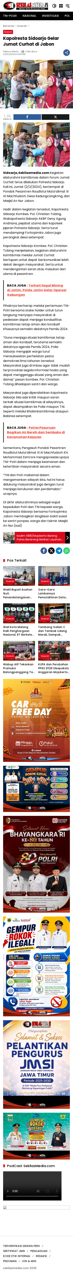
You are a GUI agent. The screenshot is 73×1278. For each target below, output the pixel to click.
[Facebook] (43, 550)
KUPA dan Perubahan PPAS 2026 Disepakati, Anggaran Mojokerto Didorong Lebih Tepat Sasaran (53, 668)
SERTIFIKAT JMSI (14, 1251)
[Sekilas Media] (25, 6)
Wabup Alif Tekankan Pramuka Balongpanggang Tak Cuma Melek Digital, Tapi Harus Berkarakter (18, 668)
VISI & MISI (29, 1261)
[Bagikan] (66, 52)
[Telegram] (59, 550)
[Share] (27, 117)
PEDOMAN (10, 1261)
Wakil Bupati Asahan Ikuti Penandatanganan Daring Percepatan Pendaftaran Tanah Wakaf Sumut (17, 593)
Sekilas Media (11, 52)
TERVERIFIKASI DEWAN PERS (21, 1246)
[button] (54, 5)
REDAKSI (41, 1256)
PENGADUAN (38, 1251)
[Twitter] (51, 550)
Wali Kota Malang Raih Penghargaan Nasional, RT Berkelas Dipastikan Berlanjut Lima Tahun (18, 631)
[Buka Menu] (61, 5)
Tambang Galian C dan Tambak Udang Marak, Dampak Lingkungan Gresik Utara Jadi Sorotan (52, 631)
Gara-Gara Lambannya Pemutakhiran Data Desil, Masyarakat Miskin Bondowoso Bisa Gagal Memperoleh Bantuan (53, 593)
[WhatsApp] (66, 550)
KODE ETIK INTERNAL (16, 1256)
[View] (55, 117)
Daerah (8, 31)
